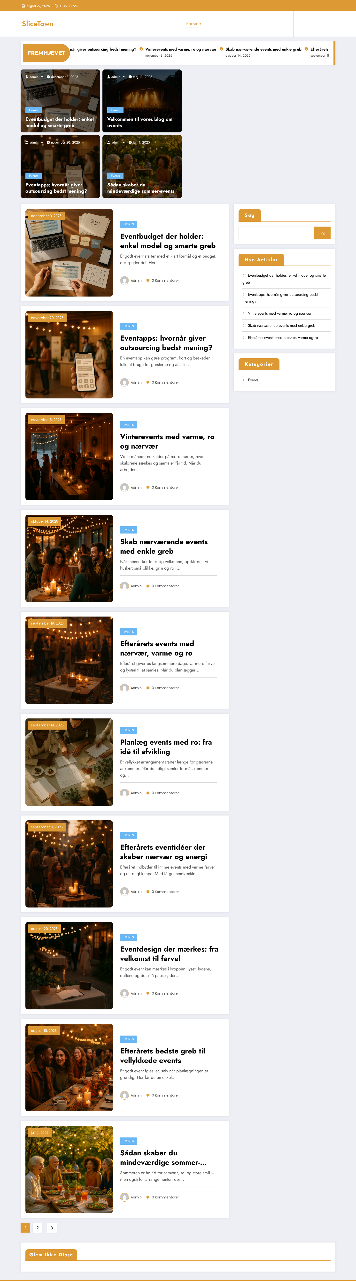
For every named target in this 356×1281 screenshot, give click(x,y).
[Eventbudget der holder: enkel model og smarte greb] (60, 100)
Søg (250, 215)
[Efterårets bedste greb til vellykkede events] (69, 1067)
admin (34, 76)
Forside (193, 23)
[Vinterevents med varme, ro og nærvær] (69, 456)
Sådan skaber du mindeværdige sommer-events (140, 188)
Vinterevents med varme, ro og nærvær (149, 49)
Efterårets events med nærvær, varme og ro (157, 648)
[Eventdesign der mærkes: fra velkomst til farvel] (69, 965)
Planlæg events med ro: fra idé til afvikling (166, 746)
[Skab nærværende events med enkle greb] (69, 558)
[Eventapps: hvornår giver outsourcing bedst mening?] (60, 166)
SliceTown (38, 23)
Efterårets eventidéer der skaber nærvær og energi (163, 851)
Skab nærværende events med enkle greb (232, 49)
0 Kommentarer (165, 280)
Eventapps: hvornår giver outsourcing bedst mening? (56, 188)
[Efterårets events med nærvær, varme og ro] (69, 660)
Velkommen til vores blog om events (139, 122)
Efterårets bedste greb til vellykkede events (162, 1055)
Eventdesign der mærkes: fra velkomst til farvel (169, 953)
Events (33, 110)
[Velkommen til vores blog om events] (142, 100)
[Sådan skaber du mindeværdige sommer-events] (142, 166)
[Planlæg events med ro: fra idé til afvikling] (69, 761)
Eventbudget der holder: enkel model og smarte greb (59, 122)
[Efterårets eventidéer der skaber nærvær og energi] (69, 863)
